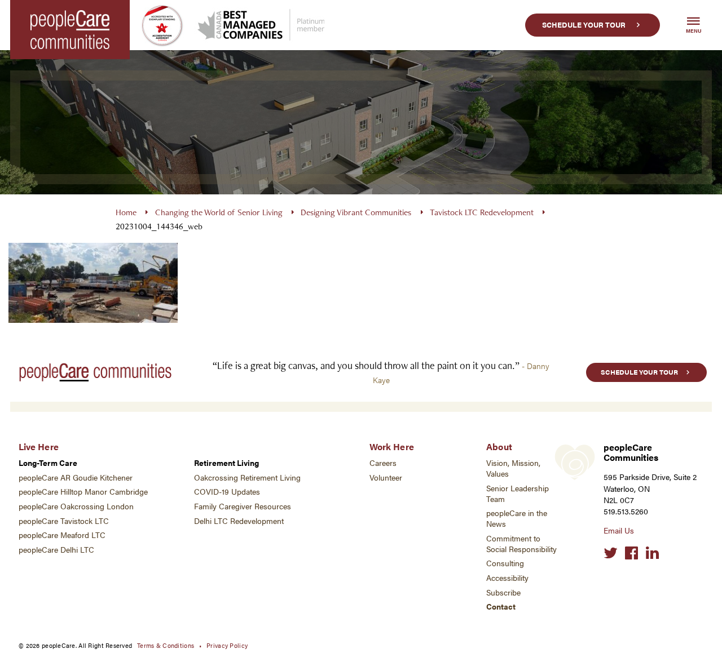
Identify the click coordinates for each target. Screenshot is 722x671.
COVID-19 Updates (227, 491)
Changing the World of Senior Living (219, 212)
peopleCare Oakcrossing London (76, 506)
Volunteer (385, 477)
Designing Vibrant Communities (356, 212)
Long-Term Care (48, 462)
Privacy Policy (227, 645)
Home (126, 212)
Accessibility (507, 577)
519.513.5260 (626, 511)
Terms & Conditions (165, 645)
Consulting (505, 563)
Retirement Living (226, 462)
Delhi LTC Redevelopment (239, 521)
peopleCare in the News (516, 518)
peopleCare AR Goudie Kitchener (76, 477)
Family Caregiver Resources (242, 506)
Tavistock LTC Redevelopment (482, 212)
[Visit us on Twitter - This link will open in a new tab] (611, 553)
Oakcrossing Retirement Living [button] (247, 477)
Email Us (619, 530)
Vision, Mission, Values (513, 468)
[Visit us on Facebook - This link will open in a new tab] (631, 553)
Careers (383, 462)
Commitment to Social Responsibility (521, 543)
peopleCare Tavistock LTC (64, 521)
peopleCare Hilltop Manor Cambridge (83, 491)
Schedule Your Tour (584, 25)
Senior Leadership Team (517, 493)
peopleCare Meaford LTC (62, 535)
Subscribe (503, 592)
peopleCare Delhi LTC (56, 549)
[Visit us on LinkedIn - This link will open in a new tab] (652, 553)
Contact (501, 606)
